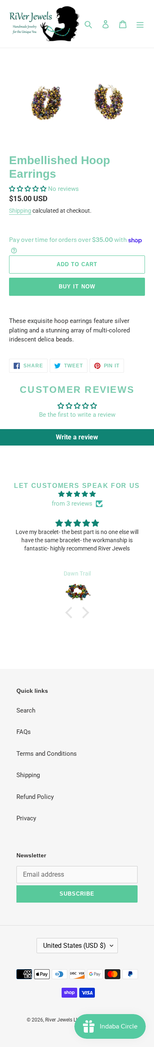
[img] (77, 494)
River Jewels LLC (63, 1020)
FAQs (23, 732)
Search (25, 710)
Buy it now (77, 286)
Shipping (20, 210)
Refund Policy (35, 797)
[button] (27, 189)
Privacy (26, 818)
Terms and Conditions (46, 753)
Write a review (77, 437)
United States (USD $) (74, 945)
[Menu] (140, 24)
